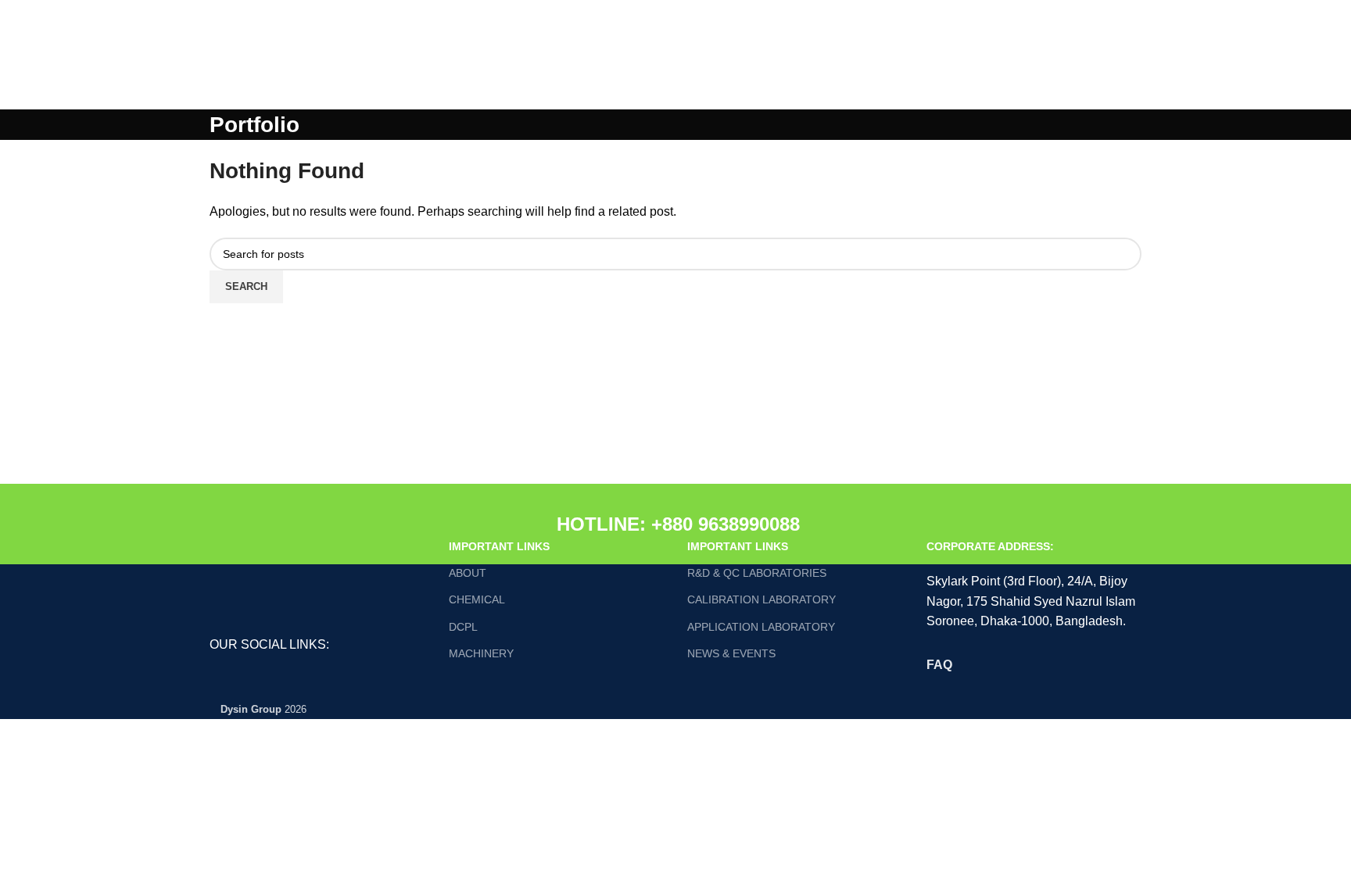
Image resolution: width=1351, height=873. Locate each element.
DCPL (463, 627)
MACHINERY (481, 653)
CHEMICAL (477, 599)
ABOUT (467, 573)
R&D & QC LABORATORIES (756, 573)
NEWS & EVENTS (731, 653)
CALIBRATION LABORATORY (761, 599)
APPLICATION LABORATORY (761, 627)
